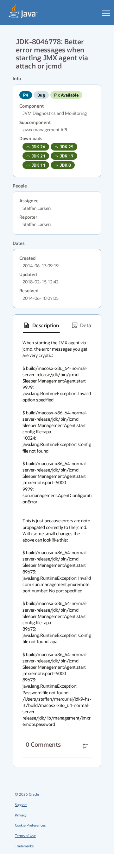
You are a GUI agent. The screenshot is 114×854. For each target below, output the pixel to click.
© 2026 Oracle (27, 794)
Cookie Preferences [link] (30, 825)
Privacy (21, 815)
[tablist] (57, 325)
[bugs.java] (23, 11)
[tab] (41, 325)
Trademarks (24, 846)
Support (21, 804)
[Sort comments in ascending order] (85, 746)
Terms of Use (25, 835)
